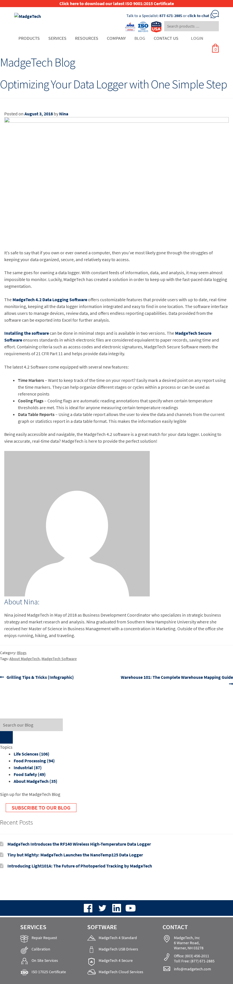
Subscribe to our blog (41, 807)
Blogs (21, 652)
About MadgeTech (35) (35, 781)
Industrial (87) (28, 767)
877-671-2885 (170, 15)
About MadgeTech (24, 658)
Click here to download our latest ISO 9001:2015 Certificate (116, 3)
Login (197, 38)
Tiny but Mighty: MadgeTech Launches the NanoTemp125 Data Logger (75, 855)
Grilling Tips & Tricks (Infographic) (40, 677)
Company (116, 38)
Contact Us (166, 38)
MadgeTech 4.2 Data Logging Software (50, 299)
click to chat (198, 15)
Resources (86, 38)
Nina (63, 114)
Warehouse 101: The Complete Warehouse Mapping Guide (176, 680)
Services (57, 38)
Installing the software (26, 333)
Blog (139, 38)
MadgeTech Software (59, 658)
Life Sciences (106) (31, 754)
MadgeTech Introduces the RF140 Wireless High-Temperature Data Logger (79, 844)
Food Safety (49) (30, 774)
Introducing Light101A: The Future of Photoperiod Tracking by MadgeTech (79, 866)
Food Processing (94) (34, 761)
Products (29, 38)
